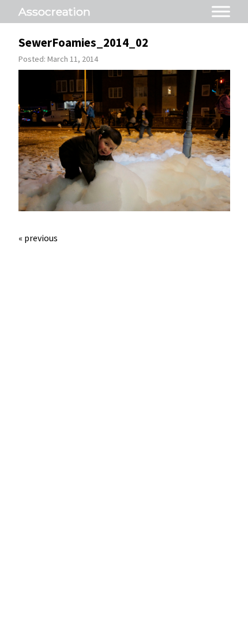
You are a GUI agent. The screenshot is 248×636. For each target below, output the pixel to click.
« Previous (38, 238)
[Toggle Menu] (221, 11)
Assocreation (54, 11)
